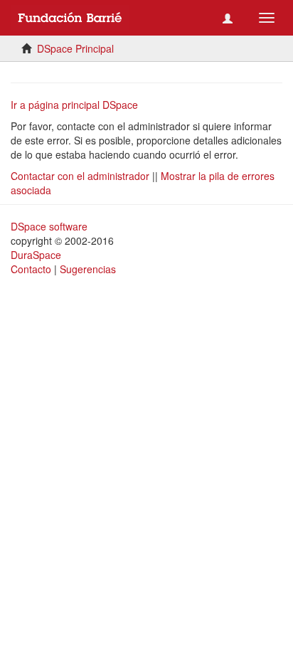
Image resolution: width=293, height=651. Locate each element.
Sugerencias (88, 269)
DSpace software (49, 226)
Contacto (31, 269)
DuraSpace (36, 255)
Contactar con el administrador (80, 176)
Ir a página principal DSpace (74, 104)
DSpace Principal (75, 48)
